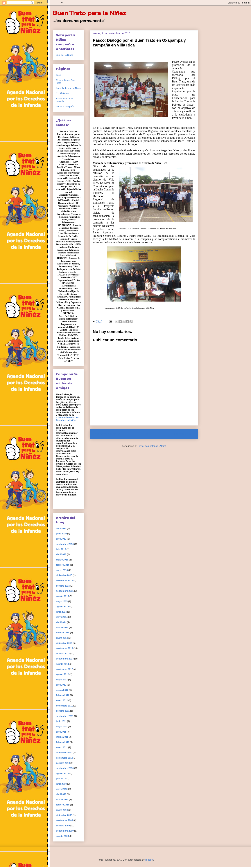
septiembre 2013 (65, 658)
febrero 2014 (62, 632)
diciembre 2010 (64, 752)
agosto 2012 (62, 674)
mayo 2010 (62, 789)
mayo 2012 (62, 679)
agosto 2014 (62, 606)
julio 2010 (61, 778)
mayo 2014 (62, 617)
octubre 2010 (63, 763)
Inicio (147, 434)
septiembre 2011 (64, 716)
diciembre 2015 (64, 575)
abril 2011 (61, 732)
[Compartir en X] (124, 321)
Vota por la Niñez (64, 55)
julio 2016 (61, 549)
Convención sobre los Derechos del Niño (67, 418)
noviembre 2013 (64, 648)
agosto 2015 (62, 596)
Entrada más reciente (107, 434)
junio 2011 (61, 721)
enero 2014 (62, 638)
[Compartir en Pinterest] (131, 321)
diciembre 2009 (64, 815)
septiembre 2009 (65, 831)
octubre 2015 (63, 586)
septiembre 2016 (65, 544)
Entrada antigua (184, 434)
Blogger (149, 859)
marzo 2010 (62, 799)
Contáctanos (62, 93)
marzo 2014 (62, 627)
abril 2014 (61, 622)
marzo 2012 (62, 690)
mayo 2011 (61, 726)
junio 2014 (61, 612)
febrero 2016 (62, 565)
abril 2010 (61, 794)
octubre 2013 (63, 653)
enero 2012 (62, 700)
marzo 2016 (62, 559)
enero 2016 (62, 570)
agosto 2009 (62, 836)
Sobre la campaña (65, 106)
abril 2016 (61, 554)
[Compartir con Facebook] (127, 321)
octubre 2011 (63, 711)
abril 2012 (61, 685)
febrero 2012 (62, 695)
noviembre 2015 (64, 580)
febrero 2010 (62, 804)
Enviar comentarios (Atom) (151, 446)
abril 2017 (61, 539)
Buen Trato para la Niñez (89, 13)
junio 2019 (61, 533)
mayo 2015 (62, 601)
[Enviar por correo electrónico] (117, 321)
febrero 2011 (62, 742)
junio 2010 (61, 784)
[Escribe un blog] (120, 321)
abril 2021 (61, 528)
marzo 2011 (62, 737)
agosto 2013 (62, 664)
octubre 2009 (63, 825)
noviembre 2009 (64, 820)
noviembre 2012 (64, 669)
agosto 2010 (62, 773)
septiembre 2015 (65, 591)
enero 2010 (62, 810)
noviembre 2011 (64, 705)
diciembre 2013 (64, 643)
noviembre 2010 (64, 758)
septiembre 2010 (65, 768)
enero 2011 (62, 747)
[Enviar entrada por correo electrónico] (110, 321)
